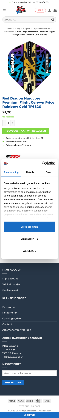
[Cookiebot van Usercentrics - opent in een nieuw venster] (42, 164)
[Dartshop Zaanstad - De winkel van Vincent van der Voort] (20, 10)
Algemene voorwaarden (16, 329)
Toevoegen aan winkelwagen (25, 130)
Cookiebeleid (10, 290)
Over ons (24, 406)
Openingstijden (11, 318)
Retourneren (9, 312)
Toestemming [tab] (11, 172)
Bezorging (8, 307)
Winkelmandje (11, 284)
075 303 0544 (15, 357)
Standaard (9, 32)
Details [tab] (30, 172)
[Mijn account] (49, 10)
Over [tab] (48, 172)
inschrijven (13, 382)
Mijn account (10, 278)
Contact (7, 324)
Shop (17, 29)
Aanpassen (27, 238)
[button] (4, 10)
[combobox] (29, 19)
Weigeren (29, 250)
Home (9, 29)
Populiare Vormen (41, 29)
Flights (26, 29)
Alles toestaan (29, 226)
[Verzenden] (53, 19)
